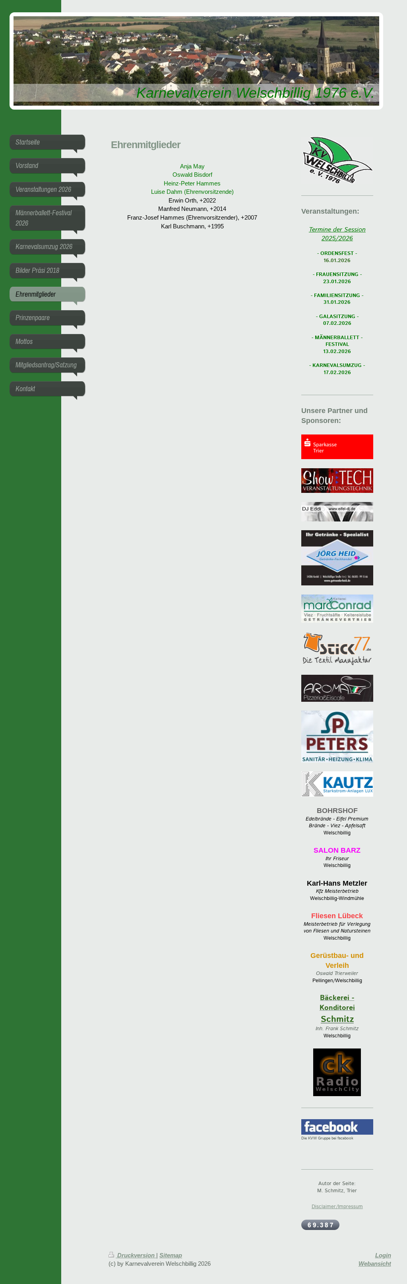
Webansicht (375, 1263)
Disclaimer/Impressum (337, 1206)
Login (383, 1255)
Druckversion (136, 1255)
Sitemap (170, 1255)
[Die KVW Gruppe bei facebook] (337, 1127)
